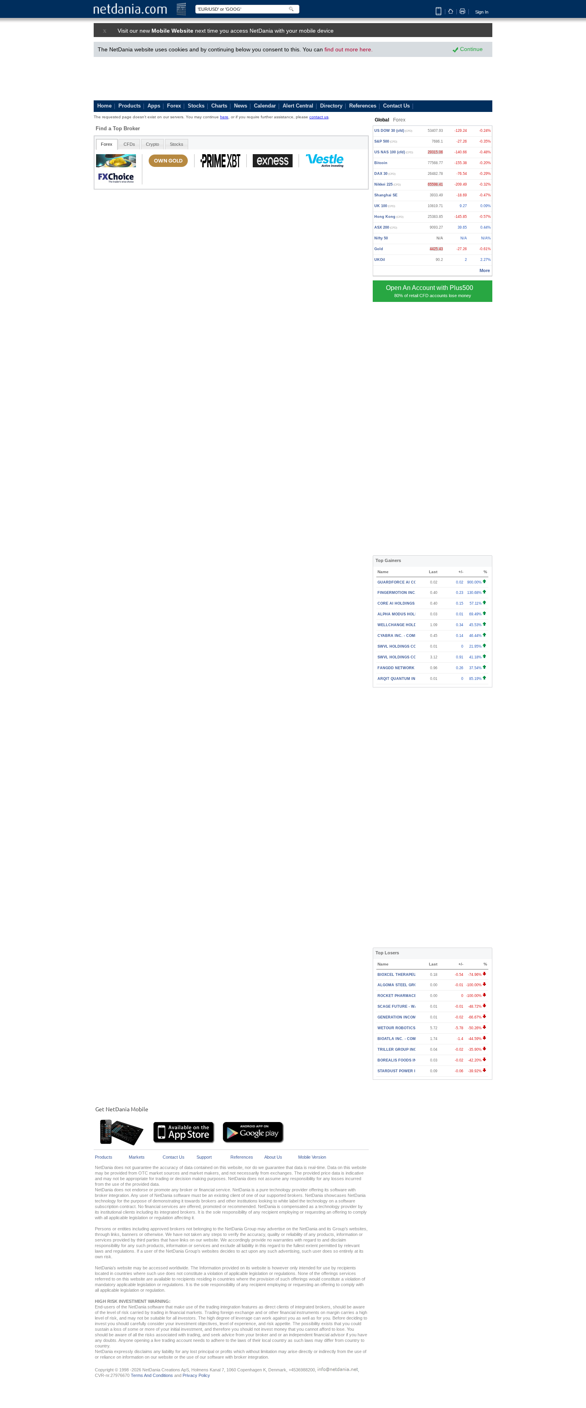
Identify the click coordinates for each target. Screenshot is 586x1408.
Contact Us (174, 1157)
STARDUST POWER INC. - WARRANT (412, 1071)
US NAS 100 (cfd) (393, 152)
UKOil (379, 260)
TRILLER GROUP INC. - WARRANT (409, 1050)
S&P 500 (385, 141)
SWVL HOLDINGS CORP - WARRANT (411, 646)
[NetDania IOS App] (184, 1142)
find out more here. (348, 49)
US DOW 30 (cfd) (393, 131)
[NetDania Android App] (253, 1142)
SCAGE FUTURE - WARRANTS (405, 1007)
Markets (137, 1157)
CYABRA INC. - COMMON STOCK (408, 636)
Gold (378, 249)
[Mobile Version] (438, 13)
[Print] (462, 11)
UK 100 (384, 206)
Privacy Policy (196, 1375)
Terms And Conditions (152, 1375)
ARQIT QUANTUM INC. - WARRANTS (411, 679)
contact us (318, 117)
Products (103, 1157)
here (224, 117)
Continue (470, 49)
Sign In (481, 12)
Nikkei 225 (387, 184)
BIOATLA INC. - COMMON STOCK (408, 1039)
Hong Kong (388, 217)
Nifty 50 (381, 238)
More (485, 270)
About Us (273, 1157)
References (241, 1157)
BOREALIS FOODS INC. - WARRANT (411, 1060)
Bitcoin (380, 163)
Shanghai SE (385, 195)
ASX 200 (385, 227)
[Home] (450, 12)
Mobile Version (312, 1157)
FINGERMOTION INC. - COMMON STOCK (415, 593)
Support (204, 1157)
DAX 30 (384, 174)
